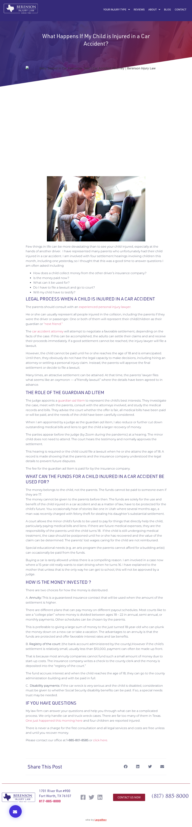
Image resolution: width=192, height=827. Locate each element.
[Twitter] (91, 797)
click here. (100, 740)
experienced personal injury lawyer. (105, 307)
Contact (180, 9)
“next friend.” (53, 324)
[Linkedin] (100, 797)
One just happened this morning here (54, 720)
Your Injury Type (114, 9)
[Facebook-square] (83, 797)
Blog (167, 9)
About (152, 9)
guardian (71, 400)
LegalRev (100, 820)
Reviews (139, 9)
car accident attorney (47, 331)
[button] (15, 811)
